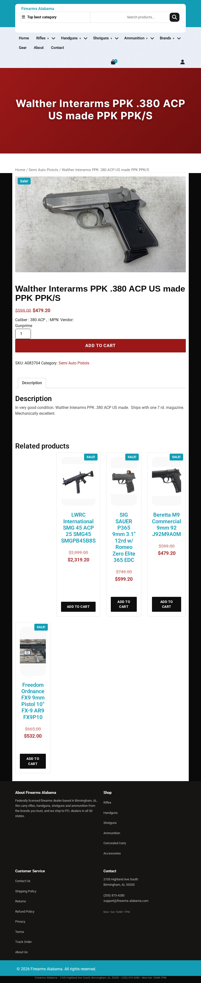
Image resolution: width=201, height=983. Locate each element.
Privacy (20, 921)
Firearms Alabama (37, 8)
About (39, 47)
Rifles (41, 38)
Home (24, 38)
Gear (22, 47)
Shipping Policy (25, 891)
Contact (57, 47)
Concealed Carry (114, 843)
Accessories (112, 853)
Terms (19, 932)
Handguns (69, 38)
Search (174, 17)
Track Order (23, 942)
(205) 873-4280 (114, 895)
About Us (21, 952)
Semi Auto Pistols (43, 170)
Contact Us (22, 881)
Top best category (41, 17)
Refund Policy (24, 911)
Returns (20, 901)
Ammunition (134, 38)
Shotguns (101, 38)
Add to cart (100, 345)
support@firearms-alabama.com (125, 901)
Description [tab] (32, 383)
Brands (165, 38)
